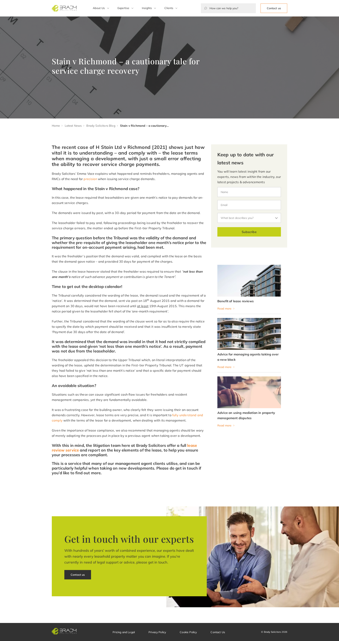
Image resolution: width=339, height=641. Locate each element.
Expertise (123, 8)
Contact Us (218, 632)
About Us (99, 8)
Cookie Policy (188, 632)
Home (56, 125)
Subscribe (249, 232)
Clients (168, 8)
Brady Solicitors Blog (100, 125)
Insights (147, 8)
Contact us (274, 8)
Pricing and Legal (124, 632)
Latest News (73, 125)
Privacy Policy (157, 632)
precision (90, 179)
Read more (224, 308)
